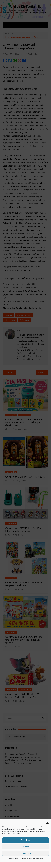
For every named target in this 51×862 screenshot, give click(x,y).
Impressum (39, 859)
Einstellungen (25, 853)
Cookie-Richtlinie (13, 859)
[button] (47, 822)
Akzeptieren (25, 840)
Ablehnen (25, 847)
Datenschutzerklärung (27, 859)
